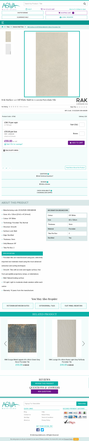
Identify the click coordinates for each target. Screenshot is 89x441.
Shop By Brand (22, 13)
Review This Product (44, 383)
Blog (25, 412)
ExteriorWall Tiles (47, 306)
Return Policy (46, 414)
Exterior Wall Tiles (18, 27)
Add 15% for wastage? (15, 144)
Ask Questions (44, 391)
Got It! (76, 439)
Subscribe (82, 404)
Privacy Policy (46, 420)
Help (43, 412)
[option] (8, 37)
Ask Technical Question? (45, 176)
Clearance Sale (22, 17)
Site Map (26, 417)
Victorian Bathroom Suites (18, 306)
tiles (8, 27)
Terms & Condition (47, 417)
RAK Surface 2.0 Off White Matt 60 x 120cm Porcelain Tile (43, 27)
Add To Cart (77, 143)
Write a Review (23, 107)
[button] (5, 344)
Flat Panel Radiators (73, 306)
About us (27, 420)
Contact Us (27, 414)
